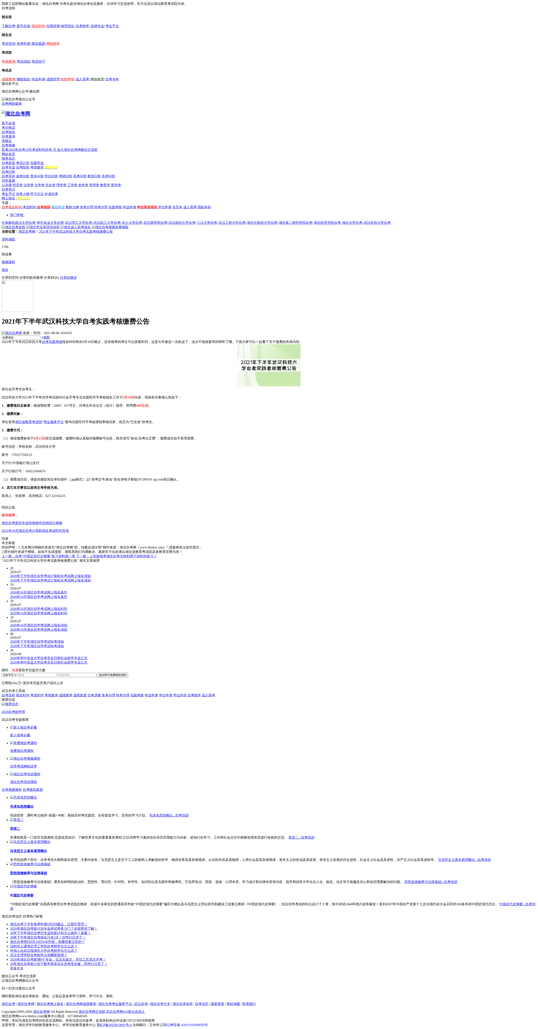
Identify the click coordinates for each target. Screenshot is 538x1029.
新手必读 (23, 26)
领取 (45, 337)
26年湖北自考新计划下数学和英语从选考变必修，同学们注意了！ (59, 964)
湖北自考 (8, 1004)
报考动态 (8, 158)
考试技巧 (38, 61)
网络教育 (97, 79)
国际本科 (204, 207)
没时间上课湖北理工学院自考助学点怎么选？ (43, 946)
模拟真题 (38, 43)
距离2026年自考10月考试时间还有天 (29, 149)
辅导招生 (67, 26)
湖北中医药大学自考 (262, 222)
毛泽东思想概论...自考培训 (169, 815)
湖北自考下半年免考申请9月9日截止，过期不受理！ (48, 924)
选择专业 (97, 26)
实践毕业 (37, 163)
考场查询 (8, 61)
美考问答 (108, 176)
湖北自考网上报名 (50, 1004)
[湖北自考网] (16, 113)
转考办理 (101, 207)
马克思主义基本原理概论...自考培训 (464, 860)
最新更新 (217, 1004)
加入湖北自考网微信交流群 (77, 149)
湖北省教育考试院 (28, 422)
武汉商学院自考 (155, 222)
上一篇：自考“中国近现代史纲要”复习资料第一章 (38, 556)
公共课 (7, 185)
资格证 (7, 141)
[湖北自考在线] (13, 227)
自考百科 (8, 176)
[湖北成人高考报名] (76, 227)
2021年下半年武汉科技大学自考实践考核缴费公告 (76, 231)
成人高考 (82, 79)
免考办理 (86, 207)
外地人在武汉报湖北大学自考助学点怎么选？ (43, 950)
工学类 (72, 185)
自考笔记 (8, 189)
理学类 (61, 185)
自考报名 (8, 132)
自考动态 (201, 1004)
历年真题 (8, 180)
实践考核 (115, 207)
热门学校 (17, 215)
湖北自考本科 (183, 1004)
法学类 (29, 185)
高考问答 (80, 176)
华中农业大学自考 (50, 222)
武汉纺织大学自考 (182, 222)
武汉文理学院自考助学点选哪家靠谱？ (38, 955)
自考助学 (82, 26)
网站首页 (8, 154)
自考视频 (8, 145)
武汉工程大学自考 (232, 222)
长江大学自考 (132, 222)
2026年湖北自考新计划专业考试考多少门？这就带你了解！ (54, 928)
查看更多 (17, 968)
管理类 (94, 185)
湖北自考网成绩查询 (81, 1004)
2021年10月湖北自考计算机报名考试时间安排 (35, 530)
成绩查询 (8, 79)
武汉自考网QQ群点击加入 (125, 1011)
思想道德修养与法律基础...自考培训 (430, 882)
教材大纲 (72, 207)
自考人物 (22, 194)
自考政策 (8, 163)
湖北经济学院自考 (327, 222)
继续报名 (23, 79)
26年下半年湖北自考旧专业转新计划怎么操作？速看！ (50, 933)
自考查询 (8, 136)
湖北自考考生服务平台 (115, 1004)
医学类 (116, 185)
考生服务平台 (54, 422)
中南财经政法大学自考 (18, 222)
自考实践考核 (52, 342)
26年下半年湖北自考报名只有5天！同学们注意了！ (48, 937)
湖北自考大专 (160, 1004)
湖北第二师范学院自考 (295, 222)
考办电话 (8, 127)
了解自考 (8, 26)
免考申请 (23, 43)
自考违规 (94, 695)
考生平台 (112, 26)
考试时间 (29, 207)
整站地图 (233, 1004)
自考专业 (8, 167)
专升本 (177, 207)
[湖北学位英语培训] (43, 227)
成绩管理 (53, 79)
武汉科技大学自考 (377, 222)
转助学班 (67, 79)
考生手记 (8, 194)
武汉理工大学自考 (78, 222)
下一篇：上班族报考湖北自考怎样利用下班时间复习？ (116, 556)
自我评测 (53, 26)
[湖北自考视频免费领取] (110, 227)
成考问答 (22, 176)
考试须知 (23, 61)
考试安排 (8, 43)
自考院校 (22, 167)
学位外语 (180, 695)
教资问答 (94, 176)
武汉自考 (141, 1004)
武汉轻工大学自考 (107, 222)
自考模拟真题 (33, 789)
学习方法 (37, 194)
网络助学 (53, 43)
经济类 (18, 185)
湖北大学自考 (352, 222)
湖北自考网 (26, 231)
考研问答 (65, 176)
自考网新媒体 (12, 103)
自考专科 (112, 79)
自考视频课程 (12, 789)
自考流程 (8, 695)
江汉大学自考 (207, 222)
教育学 (105, 185)
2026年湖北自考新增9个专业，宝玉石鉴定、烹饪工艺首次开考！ (58, 959)
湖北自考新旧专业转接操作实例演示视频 (32, 523)
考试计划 (22, 163)
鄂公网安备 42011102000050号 (186, 1025)
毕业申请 (38, 79)
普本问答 (37, 176)
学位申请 (164, 207)
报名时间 (38, 26)
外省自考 (51, 194)
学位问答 (51, 176)
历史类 (50, 185)
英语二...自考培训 (301, 837)
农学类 (83, 185)
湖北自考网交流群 (91, 1011)
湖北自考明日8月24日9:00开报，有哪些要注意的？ (47, 942)
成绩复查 (80, 695)
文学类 (39, 185)
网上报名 (8, 198)
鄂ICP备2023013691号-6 (114, 1025)
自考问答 (8, 172)
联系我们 (249, 1004)
